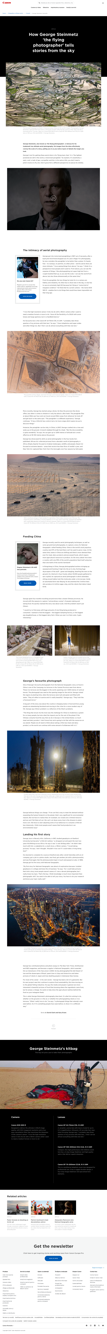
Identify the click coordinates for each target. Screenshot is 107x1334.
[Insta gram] (91, 1325)
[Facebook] (86, 1325)
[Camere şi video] (41, 7)
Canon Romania (8, 1325)
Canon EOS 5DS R (18, 1125)
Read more (27, 583)
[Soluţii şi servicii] (76, 7)
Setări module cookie (30, 1321)
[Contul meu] (103, 3)
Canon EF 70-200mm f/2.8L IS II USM (73, 1164)
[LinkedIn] (95, 1325)
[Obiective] (49, 7)
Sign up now (53, 1258)
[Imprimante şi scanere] (65, 7)
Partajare (53, 1028)
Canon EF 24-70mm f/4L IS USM (71, 1125)
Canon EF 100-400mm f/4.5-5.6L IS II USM (75, 1147)
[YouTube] (103, 1325)
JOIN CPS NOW (27, 296)
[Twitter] (99, 1325)
